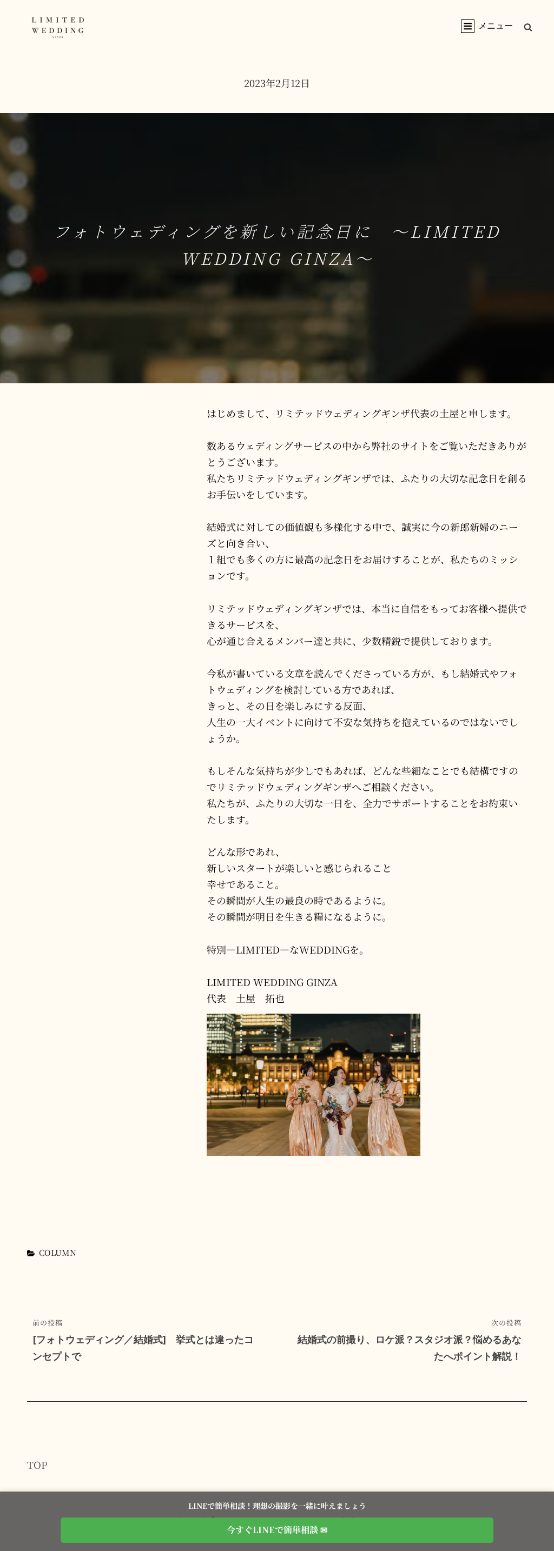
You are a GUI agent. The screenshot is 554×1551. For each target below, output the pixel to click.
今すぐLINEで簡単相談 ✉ (277, 1529)
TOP (37, 1464)
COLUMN (57, 1252)
